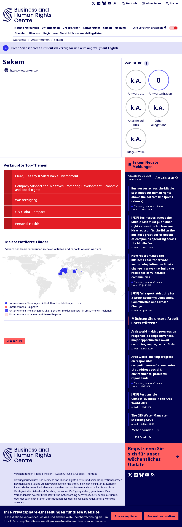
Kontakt (92, 473)
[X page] (93, 3)
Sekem (58, 40)
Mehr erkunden (142, 430)
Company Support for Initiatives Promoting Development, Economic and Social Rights (66, 188)
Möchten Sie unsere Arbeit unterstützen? (155, 320)
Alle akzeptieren (126, 516)
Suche (173, 3)
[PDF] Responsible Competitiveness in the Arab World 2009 (151, 398)
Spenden (20, 33)
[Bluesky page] (104, 3)
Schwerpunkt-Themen (97, 27)
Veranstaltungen (23, 473)
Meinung (120, 27)
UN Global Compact (30, 212)
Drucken (12, 340)
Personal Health (27, 224)
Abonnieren (153, 3)
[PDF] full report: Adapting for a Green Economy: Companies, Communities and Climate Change (152, 299)
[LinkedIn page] (99, 3)
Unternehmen (51, 27)
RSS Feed (140, 437)
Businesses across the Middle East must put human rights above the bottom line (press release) (152, 194)
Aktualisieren (165, 178)
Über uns (35, 33)
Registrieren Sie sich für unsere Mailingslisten (72, 33)
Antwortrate (136, 94)
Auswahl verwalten (161, 516)
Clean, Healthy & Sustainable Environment (46, 176)
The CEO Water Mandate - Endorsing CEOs (149, 417)
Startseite (19, 40)
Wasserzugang (26, 200)
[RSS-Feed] (115, 3)
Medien (48, 473)
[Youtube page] (109, 3)
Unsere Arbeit (72, 27)
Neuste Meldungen (26, 27)
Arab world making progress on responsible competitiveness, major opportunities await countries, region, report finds (153, 338)
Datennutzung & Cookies (70, 473)
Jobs (38, 473)
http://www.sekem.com (25, 70)
